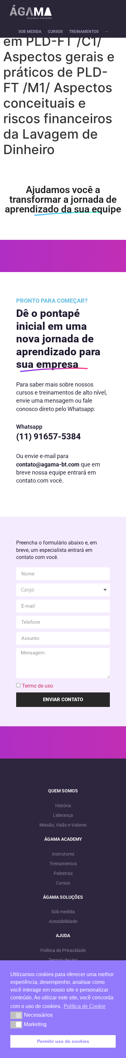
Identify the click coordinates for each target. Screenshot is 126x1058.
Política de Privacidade (63, 950)
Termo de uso (37, 686)
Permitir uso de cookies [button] (63, 1041)
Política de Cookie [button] (85, 1006)
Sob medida (63, 911)
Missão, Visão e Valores (63, 825)
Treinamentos (63, 863)
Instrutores (63, 854)
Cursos (63, 883)
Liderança (63, 815)
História (63, 805)
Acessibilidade (63, 921)
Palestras (63, 873)
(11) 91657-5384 (48, 436)
